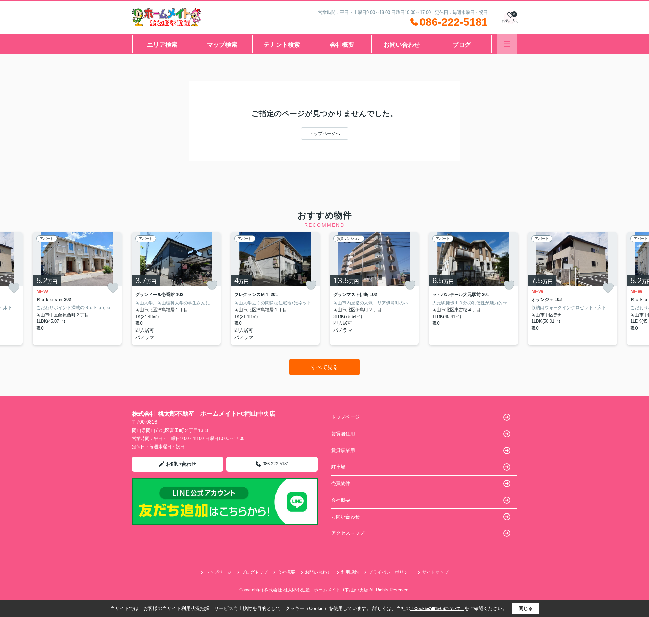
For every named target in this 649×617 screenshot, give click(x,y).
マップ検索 (222, 44)
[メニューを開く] (507, 43)
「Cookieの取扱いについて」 (437, 608)
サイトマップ (435, 572)
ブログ (462, 44)
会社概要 (342, 44)
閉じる (526, 608)
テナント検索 (282, 44)
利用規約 (350, 572)
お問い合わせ (402, 44)
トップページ (345, 417)
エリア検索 (162, 44)
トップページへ (324, 133)
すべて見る (324, 367)
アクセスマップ (347, 533)
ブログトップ (254, 572)
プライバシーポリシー (390, 572)
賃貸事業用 (343, 450)
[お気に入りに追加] (13, 288)
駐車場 (338, 467)
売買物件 (340, 483)
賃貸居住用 (343, 433)
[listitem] (176, 288)
